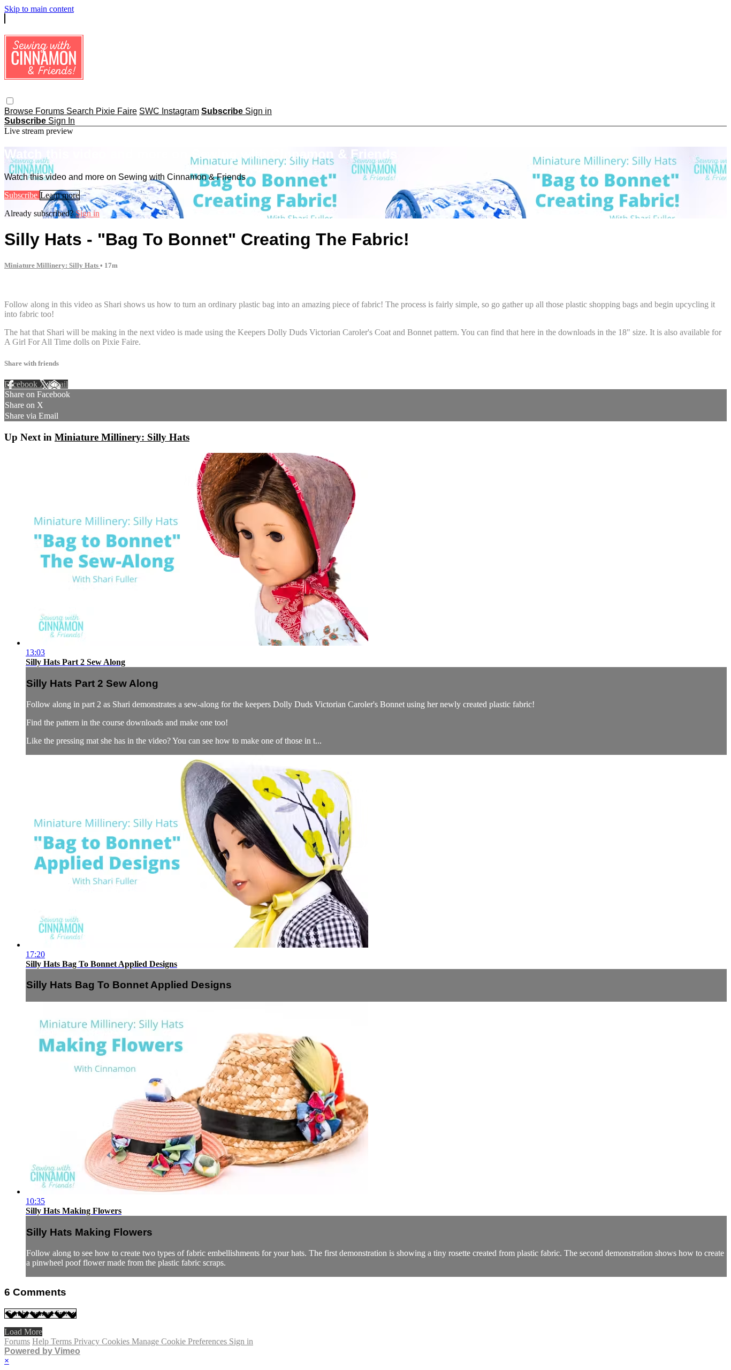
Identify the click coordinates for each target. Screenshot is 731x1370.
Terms (62, 1341)
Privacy (88, 1341)
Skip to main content (39, 8)
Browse (19, 111)
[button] (9, 100)
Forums (50, 111)
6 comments (24, 286)
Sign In (61, 120)
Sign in (258, 111)
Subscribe (22, 195)
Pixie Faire (116, 111)
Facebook (22, 384)
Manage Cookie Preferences (180, 1341)
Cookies (117, 1341)
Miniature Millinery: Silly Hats (52, 265)
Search (81, 111)
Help (41, 1341)
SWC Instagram (169, 111)
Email (58, 384)
